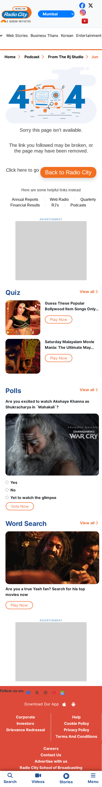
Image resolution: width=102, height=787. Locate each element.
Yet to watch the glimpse (33, 497)
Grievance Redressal (25, 729)
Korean (67, 35)
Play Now (58, 319)
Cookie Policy (76, 723)
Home (10, 56)
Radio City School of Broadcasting (51, 767)
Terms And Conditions (76, 736)
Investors (25, 723)
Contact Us (51, 754)
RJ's (55, 205)
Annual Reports (25, 199)
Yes (13, 482)
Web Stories (17, 35)
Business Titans (44, 35)
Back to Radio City (68, 172)
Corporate (25, 717)
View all (87, 291)
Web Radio (59, 199)
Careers (51, 748)
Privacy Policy (76, 729)
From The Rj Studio (65, 56)
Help (76, 717)
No (13, 490)
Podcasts (78, 205)
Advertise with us (51, 761)
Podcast (31, 56)
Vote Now (20, 506)
